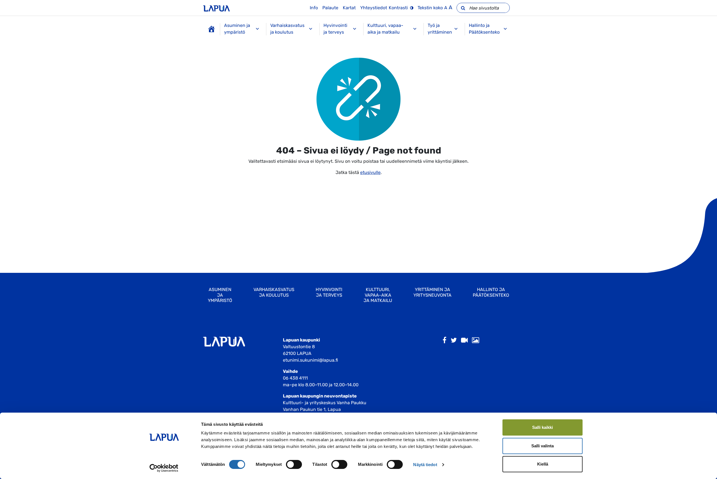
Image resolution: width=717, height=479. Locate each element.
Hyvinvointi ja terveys (335, 29)
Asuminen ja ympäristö (237, 29)
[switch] (294, 464)
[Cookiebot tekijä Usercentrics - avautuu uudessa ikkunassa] (163, 468)
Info (314, 7)
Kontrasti (398, 7)
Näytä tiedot (425, 464)
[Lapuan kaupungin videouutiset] (464, 341)
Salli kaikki (542, 427)
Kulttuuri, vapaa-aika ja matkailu (385, 29)
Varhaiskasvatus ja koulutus (287, 29)
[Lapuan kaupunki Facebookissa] (444, 341)
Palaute (330, 7)
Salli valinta (542, 445)
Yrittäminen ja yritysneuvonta (432, 292)
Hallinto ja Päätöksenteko (484, 29)
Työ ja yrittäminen (440, 29)
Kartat (349, 7)
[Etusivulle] (216, 7)
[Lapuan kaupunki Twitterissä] (454, 341)
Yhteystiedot (373, 7)
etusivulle (370, 172)
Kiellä (542, 464)
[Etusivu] (211, 29)
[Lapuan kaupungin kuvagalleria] (475, 341)
